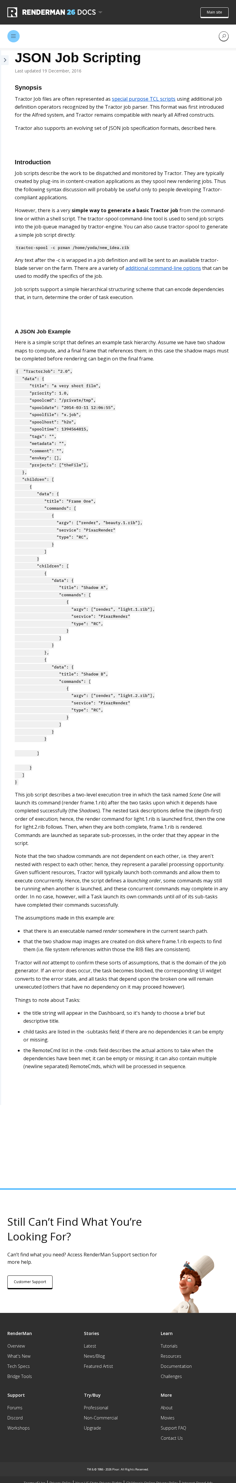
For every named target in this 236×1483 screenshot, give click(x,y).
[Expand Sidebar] (4, 577)
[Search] (224, 36)
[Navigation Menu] (13, 36)
